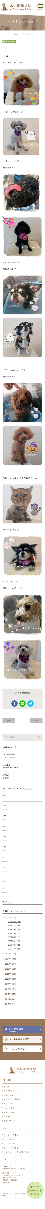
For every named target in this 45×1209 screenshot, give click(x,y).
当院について (9, 1091)
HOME (16, 34)
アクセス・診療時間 (12, 1099)
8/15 (4, 805)
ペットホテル (9, 1108)
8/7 (3, 878)
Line (22, 703)
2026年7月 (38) (14, 925)
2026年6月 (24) (14, 929)
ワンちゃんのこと (11, 1135)
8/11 (4, 836)
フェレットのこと (11, 1148)
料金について (9, 1112)
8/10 (4, 847)
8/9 (3, 857)
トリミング (8, 1104)
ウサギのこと (9, 1143)
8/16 (4, 795)
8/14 (4, 816)
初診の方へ (8, 1095)
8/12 (4, 826)
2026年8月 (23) (14, 922)
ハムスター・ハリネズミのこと (16, 1152)
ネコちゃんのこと (11, 1139)
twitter (30, 703)
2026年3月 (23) (14, 941)
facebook (14, 703)
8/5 (3, 888)
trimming (10, 42)
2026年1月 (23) (14, 949)
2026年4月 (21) (14, 937)
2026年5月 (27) (14, 933)
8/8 (3, 867)
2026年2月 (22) (14, 945)
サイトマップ (9, 1121)
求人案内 (7, 1117)
